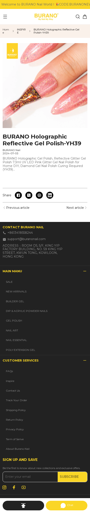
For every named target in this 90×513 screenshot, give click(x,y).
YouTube (23, 487)
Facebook (13, 487)
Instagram (4, 487)
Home (6, 31)
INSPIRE (21, 31)
